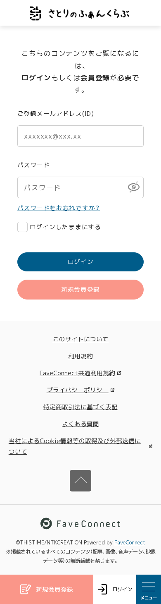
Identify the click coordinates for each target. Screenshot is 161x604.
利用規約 (80, 356)
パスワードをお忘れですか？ (58, 208)
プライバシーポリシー (78, 390)
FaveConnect (129, 542)
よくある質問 (80, 423)
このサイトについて (81, 339)
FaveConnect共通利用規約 (77, 373)
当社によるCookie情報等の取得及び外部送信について (75, 445)
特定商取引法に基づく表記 (80, 407)
